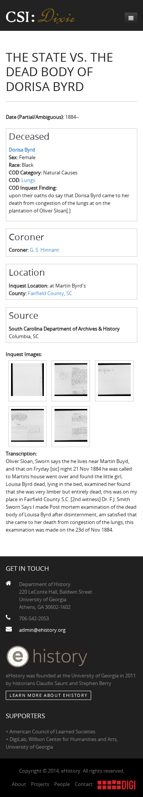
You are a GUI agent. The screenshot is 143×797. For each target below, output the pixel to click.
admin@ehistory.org (42, 629)
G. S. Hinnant (44, 249)
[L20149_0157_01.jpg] (27, 380)
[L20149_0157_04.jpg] (27, 426)
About (19, 784)
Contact (84, 784)
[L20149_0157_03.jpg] (114, 380)
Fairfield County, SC (50, 293)
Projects (40, 784)
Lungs (28, 180)
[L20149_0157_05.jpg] (70, 426)
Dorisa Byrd (22, 149)
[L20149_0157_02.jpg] (70, 380)
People (62, 784)
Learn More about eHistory (48, 695)
